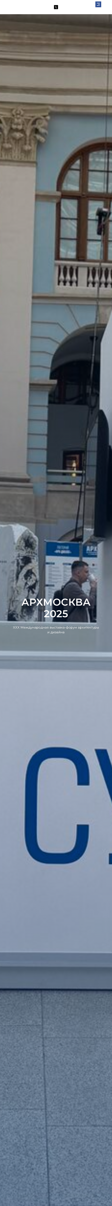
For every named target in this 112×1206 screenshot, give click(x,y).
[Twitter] (56, 7)
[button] (98, 4)
